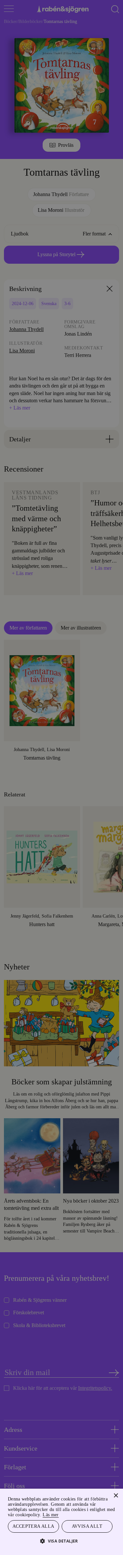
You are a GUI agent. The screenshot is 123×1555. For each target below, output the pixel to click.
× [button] (115, 1494)
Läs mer (104, 1514)
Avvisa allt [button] (87, 1526)
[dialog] (61, 777)
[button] (61, 1541)
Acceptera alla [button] (33, 1526)
